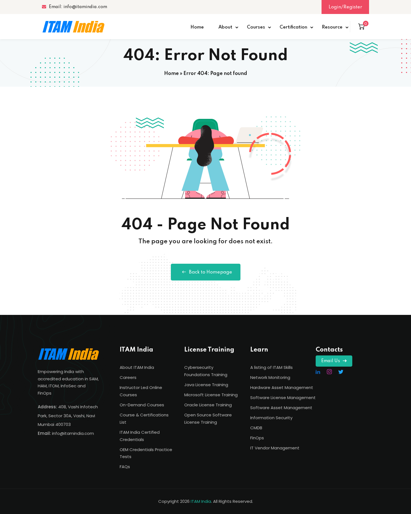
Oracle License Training (208, 405)
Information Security (271, 418)
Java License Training (206, 385)
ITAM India (201, 501)
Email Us (330, 361)
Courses (256, 27)
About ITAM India (137, 367)
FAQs (125, 467)
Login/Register (345, 7)
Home (197, 27)
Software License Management (283, 397)
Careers (128, 377)
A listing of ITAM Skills (271, 367)
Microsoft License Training (211, 395)
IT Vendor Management (274, 448)
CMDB (256, 428)
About (225, 27)
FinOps (257, 438)
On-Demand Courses (142, 405)
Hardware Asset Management (281, 387)
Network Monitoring (270, 377)
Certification (293, 27)
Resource (332, 27)
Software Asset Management (281, 408)
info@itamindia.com (73, 433)
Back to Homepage (210, 272)
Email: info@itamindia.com (78, 7)
